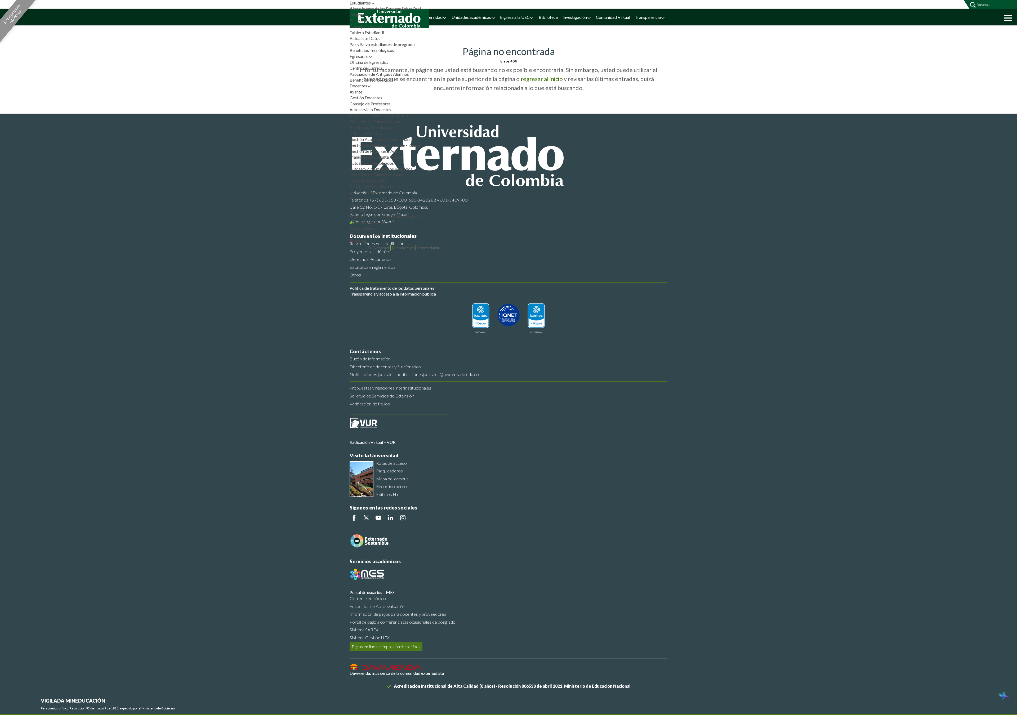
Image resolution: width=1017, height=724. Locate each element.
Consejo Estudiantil (367, 26)
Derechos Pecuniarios (370, 259)
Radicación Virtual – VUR (372, 442)
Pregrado (358, 14)
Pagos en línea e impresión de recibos (386, 646)
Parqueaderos (389, 470)
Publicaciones (403, 247)
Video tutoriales (370, 222)
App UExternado (365, 192)
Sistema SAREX (364, 629)
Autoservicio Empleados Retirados (381, 168)
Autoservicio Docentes (370, 109)
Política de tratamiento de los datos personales (392, 288)
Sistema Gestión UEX (369, 180)
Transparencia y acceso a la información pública (393, 293)
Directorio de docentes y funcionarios (385, 366)
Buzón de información (370, 358)
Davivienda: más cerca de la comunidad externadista (397, 673)
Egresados (359, 56)
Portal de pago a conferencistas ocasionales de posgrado (403, 621)
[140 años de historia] (1003, 696)
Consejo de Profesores (370, 103)
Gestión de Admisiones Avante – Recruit (386, 145)
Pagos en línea (362, 228)
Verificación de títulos (370, 403)
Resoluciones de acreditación (377, 243)
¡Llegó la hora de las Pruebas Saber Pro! (385, 8)
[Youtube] (378, 517)
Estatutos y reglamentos (372, 267)
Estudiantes (360, 2)
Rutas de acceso (391, 463)
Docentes (358, 85)
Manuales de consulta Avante (376, 156)
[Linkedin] (390, 517)
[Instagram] (402, 517)
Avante (356, 91)
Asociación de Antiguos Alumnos (379, 74)
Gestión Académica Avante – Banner (382, 139)
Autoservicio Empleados (372, 163)
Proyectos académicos (371, 251)
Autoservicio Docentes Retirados (380, 115)
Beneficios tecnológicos (371, 79)
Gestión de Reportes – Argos (376, 151)
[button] (1007, 17)
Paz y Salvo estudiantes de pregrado (382, 44)
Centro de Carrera (366, 67)
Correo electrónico (368, 598)
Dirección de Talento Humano (377, 121)
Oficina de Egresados (369, 62)
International (428, 247)
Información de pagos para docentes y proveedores (398, 613)
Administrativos (364, 133)
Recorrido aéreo (391, 486)
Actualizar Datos (365, 38)
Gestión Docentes (366, 97)
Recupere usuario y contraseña (377, 210)
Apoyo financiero (365, 233)
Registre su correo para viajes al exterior (386, 216)
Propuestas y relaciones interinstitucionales (390, 387)
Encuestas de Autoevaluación (377, 606)
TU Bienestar (378, 247)
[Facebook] (354, 517)
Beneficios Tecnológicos (372, 50)
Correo (356, 198)
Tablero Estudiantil (367, 32)
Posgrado (358, 20)
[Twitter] (366, 517)
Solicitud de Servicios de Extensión (382, 395)
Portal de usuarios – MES (372, 592)
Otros (355, 274)
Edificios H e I (389, 494)
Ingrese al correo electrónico (376, 204)
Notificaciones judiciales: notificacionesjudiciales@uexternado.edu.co (414, 374)
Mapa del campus (392, 478)
